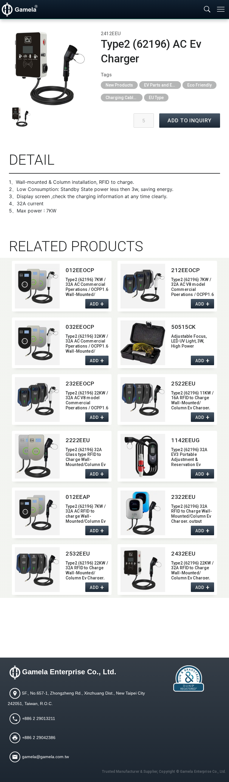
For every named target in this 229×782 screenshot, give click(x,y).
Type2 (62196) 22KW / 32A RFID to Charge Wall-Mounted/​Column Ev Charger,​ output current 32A (87, 570)
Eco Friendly (199, 85)
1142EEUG (185, 440)
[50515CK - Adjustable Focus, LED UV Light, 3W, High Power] (142, 342)
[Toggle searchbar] (207, 9)
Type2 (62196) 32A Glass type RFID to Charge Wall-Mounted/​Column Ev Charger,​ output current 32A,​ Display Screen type (86, 456)
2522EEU (183, 383)
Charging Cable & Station (124, 97)
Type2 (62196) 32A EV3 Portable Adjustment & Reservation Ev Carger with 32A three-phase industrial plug (189, 456)
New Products (119, 85)
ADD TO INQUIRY (190, 120)
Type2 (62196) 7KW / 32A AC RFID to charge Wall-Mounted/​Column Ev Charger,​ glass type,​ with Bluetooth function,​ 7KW (86, 513)
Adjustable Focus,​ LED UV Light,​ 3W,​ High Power (189, 341)
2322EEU (183, 496)
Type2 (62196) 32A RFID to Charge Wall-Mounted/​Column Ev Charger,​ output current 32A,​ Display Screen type (191, 513)
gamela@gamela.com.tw (45, 756)
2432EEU (183, 553)
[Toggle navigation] (221, 9)
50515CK (183, 326)
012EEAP (78, 496)
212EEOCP (185, 270)
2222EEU (78, 440)
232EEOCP (80, 383)
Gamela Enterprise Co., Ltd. (69, 672)
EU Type (156, 97)
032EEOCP (80, 326)
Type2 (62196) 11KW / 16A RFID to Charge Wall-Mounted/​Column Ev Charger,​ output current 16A (192, 400)
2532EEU (78, 553)
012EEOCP (80, 270)
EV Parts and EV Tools (162, 85)
